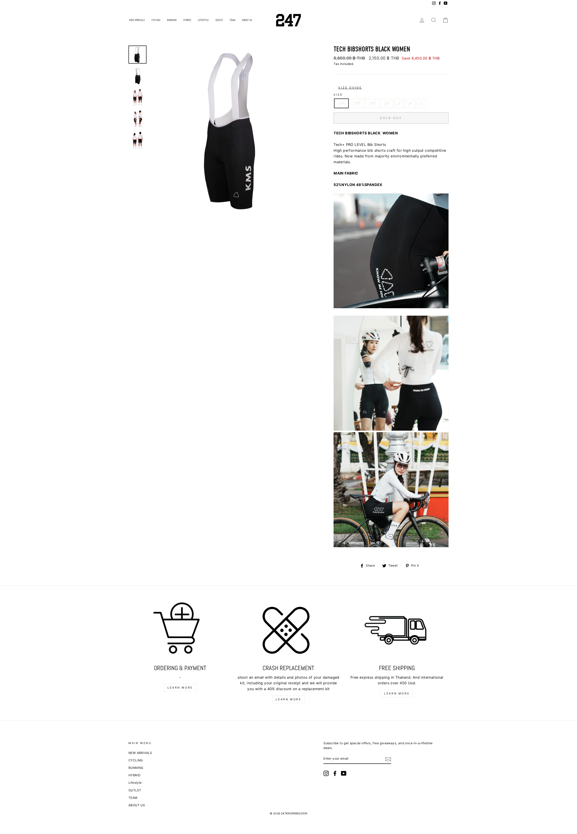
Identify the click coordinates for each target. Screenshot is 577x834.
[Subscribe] (388, 759)
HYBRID (187, 20)
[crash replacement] (288, 631)
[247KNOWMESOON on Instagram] (326, 773)
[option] (234, 130)
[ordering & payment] (180, 631)
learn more (180, 687)
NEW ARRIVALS (137, 20)
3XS (356, 103)
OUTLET (219, 20)
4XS (341, 103)
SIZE (338, 94)
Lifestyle (203, 20)
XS (387, 103)
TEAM (232, 20)
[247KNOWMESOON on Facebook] (335, 773)
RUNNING (171, 20)
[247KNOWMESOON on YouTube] (343, 773)
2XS (372, 103)
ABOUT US (247, 20)
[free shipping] (397, 631)
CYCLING (155, 20)
